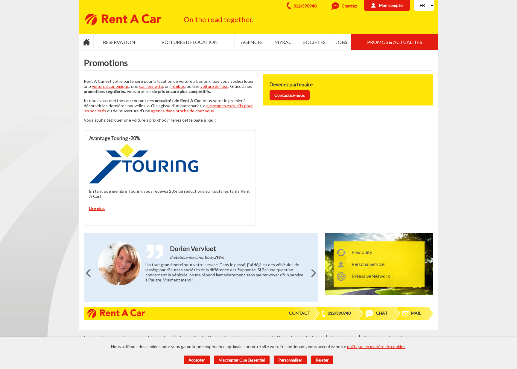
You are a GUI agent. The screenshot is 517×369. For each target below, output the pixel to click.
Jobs (341, 42)
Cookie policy (343, 337)
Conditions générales (244, 337)
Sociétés (314, 42)
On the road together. (218, 19)
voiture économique (110, 86)
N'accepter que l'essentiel (242, 360)
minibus (178, 86)
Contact (299, 313)
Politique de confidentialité (297, 337)
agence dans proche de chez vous (182, 110)
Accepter (196, 360)
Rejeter (322, 360)
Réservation (119, 42)
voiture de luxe (214, 86)
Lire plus (97, 208)
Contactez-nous (289, 95)
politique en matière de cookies (376, 346)
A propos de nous (99, 337)
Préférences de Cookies (386, 337)
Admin (421, 337)
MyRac (283, 42)
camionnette (151, 86)
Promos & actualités (394, 42)
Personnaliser (290, 360)
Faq (167, 337)
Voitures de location (189, 42)
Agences (252, 42)
